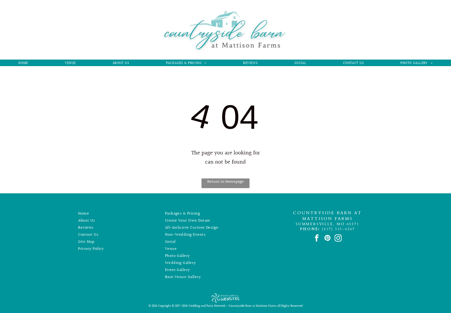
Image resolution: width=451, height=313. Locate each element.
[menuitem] (23, 63)
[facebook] (316, 239)
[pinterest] (327, 239)
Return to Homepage (225, 181)
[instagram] (338, 239)
